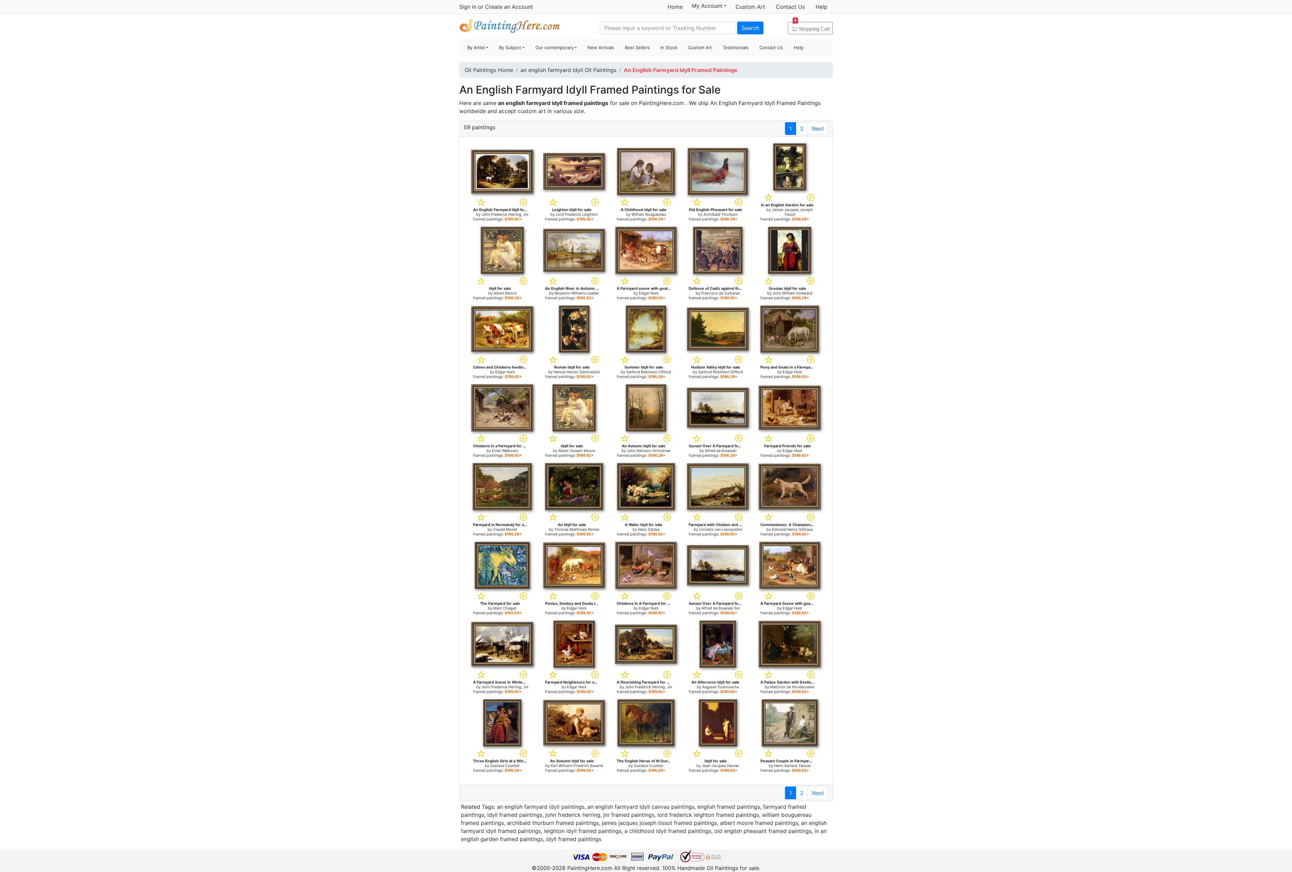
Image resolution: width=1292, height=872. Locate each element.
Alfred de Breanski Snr (721, 608)
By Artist (476, 47)
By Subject (510, 47)
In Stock (668, 47)
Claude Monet (505, 529)
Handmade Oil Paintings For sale (509, 27)
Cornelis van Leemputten (720, 529)
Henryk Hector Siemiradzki (576, 372)
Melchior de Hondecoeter (792, 687)
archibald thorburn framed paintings (553, 822)
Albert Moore (505, 293)
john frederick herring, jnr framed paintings (599, 814)
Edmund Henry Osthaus (792, 529)
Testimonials (736, 47)
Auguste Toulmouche (720, 687)
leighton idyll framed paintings (582, 831)
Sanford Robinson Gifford (648, 372)
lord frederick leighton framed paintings (708, 814)
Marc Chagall (504, 608)
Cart (812, 26)
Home (675, 6)
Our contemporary (554, 47)
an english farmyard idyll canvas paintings (640, 806)
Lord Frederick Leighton (577, 214)
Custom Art (750, 6)
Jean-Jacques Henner (720, 765)
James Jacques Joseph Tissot (792, 212)
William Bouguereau (649, 214)
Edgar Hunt (648, 293)
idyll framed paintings (514, 814)
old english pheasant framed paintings (763, 831)
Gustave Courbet (504, 765)
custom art (532, 111)
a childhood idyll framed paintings (667, 831)
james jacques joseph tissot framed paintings (659, 822)
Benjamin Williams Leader (576, 293)
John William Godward (792, 293)
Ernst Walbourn (505, 450)
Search (750, 28)
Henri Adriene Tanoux (792, 765)
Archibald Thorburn (721, 214)
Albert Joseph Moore (576, 450)
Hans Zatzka (648, 529)
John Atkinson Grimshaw (649, 450)
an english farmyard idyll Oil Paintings (568, 70)
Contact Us (790, 6)
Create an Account (509, 6)
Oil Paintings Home (489, 70)
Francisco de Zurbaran (720, 293)
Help (821, 6)
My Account (707, 6)
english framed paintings (728, 806)
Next (818, 128)
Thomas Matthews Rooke (576, 529)
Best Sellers (637, 47)
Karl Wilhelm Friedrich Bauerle (577, 765)
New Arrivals (600, 47)
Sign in (467, 6)
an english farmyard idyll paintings (540, 806)
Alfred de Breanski (721, 450)
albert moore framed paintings (759, 822)
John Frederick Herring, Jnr (505, 214)
